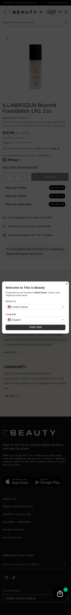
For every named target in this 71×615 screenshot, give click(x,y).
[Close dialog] (66, 284)
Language (11, 314)
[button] (35, 307)
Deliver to (11, 301)
